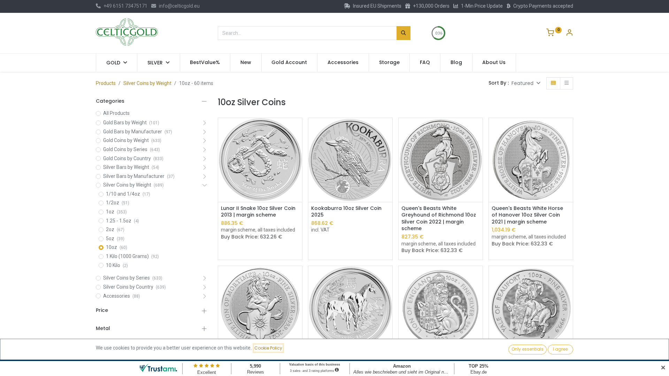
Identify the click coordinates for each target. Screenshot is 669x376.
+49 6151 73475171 (125, 6)
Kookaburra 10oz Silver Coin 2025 (346, 212)
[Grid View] (553, 83)
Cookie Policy (268, 348)
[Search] (403, 33)
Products (106, 83)
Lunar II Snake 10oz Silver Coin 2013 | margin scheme (258, 212)
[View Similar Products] (298, 145)
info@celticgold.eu (179, 6)
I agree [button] (560, 349)
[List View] (566, 83)
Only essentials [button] (528, 349)
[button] (526, 83)
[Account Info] (569, 33)
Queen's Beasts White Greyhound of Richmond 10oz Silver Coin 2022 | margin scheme (438, 218)
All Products (116, 113)
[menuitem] (205, 63)
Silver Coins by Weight (147, 83)
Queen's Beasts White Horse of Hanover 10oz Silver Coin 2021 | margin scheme (527, 215)
